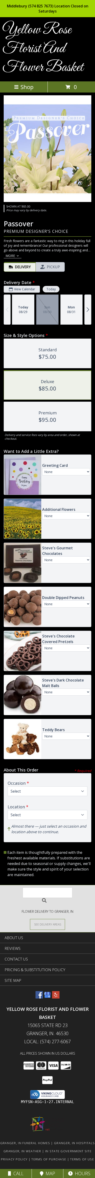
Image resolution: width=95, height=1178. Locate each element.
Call (17, 1173)
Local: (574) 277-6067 (47, 1041)
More (10, 255)
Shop (27, 87)
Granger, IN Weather (22, 1151)
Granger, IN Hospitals (74, 1143)
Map (49, 1173)
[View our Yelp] (55, 997)
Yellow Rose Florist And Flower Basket (42, 49)
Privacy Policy (14, 1159)
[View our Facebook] (39, 997)
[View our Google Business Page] (47, 997)
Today (51, 289)
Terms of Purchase (48, 1159)
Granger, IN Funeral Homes (25, 1143)
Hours (81, 1173)
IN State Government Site (68, 1151)
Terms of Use (82, 1159)
